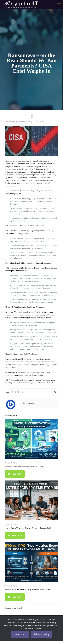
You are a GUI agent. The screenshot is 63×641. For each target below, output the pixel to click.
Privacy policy (41, 634)
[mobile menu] (59, 4)
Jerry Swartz (23, 122)
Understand (20, 634)
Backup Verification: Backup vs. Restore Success (24, 466)
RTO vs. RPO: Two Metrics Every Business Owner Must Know (29, 590)
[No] (59, 628)
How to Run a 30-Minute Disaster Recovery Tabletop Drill (28, 528)
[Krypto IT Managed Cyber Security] (20, 4)
